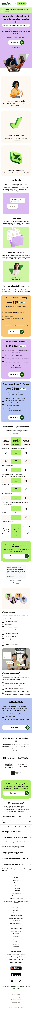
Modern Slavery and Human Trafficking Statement (16, 902)
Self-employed (16, 933)
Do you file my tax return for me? (11, 816)
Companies (16, 946)
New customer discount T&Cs (16, 1005)
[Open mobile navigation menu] (29, 3)
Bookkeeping (16, 921)
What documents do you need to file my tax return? (14, 821)
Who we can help (16, 928)
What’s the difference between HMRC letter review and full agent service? (15, 859)
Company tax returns (16, 915)
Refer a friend (16, 896)
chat (13, 988)
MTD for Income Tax (16, 923)
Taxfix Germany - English (16, 957)
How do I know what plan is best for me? (13, 842)
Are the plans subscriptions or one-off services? (13, 869)
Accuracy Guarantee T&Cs (16, 1008)
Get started (21, 3)
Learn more (14, 727)
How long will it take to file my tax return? (14, 827)
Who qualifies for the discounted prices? (14, 864)
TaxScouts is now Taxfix (16, 898)
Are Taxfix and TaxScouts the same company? (12, 832)
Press (16, 883)
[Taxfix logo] (6, 3)
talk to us (16, 47)
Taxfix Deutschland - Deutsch (16, 954)
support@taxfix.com (9, 809)
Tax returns (16, 910)
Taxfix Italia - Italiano (16, 962)
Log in (14, 4)
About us (16, 880)
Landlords (16, 944)
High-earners (16, 939)
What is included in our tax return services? (14, 837)
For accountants (16, 893)
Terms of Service (16, 1000)
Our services (16, 908)
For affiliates (16, 891)
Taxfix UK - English (16, 952)
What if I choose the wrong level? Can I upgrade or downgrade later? (13, 847)
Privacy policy (16, 997)
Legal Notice (16, 1002)
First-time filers (16, 931)
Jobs (16, 885)
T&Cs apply (17, 140)
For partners (16, 888)
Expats (16, 941)
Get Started (14, 332)
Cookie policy (16, 994)
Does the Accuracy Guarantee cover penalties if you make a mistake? (12, 853)
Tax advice (16, 913)
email (18, 988)
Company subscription (16, 918)
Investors (16, 936)
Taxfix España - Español (16, 959)
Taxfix (16, 878)
